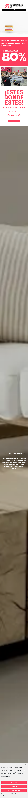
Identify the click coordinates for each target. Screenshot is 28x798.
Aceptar (14, 782)
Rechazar (14, 786)
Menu (14, 9)
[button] (26, 764)
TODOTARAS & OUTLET (14, 6)
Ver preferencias (14, 790)
